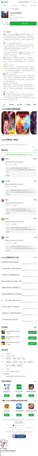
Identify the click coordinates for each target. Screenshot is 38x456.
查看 (6, 395)
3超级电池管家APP (31, 391)
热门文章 (19, 104)
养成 (14, 358)
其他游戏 (30, 362)
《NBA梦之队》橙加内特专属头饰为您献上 (12, 313)
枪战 (20, 362)
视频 (34, 104)
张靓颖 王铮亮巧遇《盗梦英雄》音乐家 (12, 287)
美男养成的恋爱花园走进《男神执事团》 (12, 294)
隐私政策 (7, 374)
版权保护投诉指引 (19, 423)
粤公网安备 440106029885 (19, 425)
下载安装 (21, 17)
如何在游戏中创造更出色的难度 (10, 262)
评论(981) (11, 104)
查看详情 (32, 332)
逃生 (19, 358)
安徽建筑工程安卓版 (31, 411)
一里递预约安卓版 (19, 411)
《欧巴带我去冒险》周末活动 (9, 319)
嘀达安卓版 (7, 411)
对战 (7, 365)
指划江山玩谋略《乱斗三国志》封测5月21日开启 (12, 281)
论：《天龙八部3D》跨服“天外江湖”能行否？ (12, 300)
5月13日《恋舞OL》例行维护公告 (10, 307)
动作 (25, 362)
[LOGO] (4, 2)
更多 (35, 150)
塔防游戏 (8, 358)
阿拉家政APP (6, 391)
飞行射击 (15, 362)
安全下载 (25, 23)
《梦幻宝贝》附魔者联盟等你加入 (10, 275)
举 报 (0, 454)
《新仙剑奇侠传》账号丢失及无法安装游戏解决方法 (12, 268)
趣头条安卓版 (19, 391)
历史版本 (28, 104)
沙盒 (24, 358)
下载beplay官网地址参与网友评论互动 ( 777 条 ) (19, 154)
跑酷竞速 (8, 362)
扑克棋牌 (13, 365)
